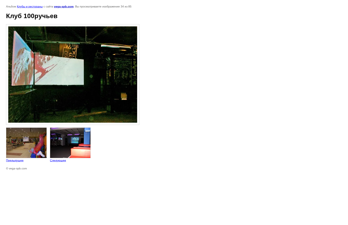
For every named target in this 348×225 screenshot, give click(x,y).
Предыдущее (15, 160)
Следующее (58, 160)
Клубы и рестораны (30, 6)
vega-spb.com (64, 6)
